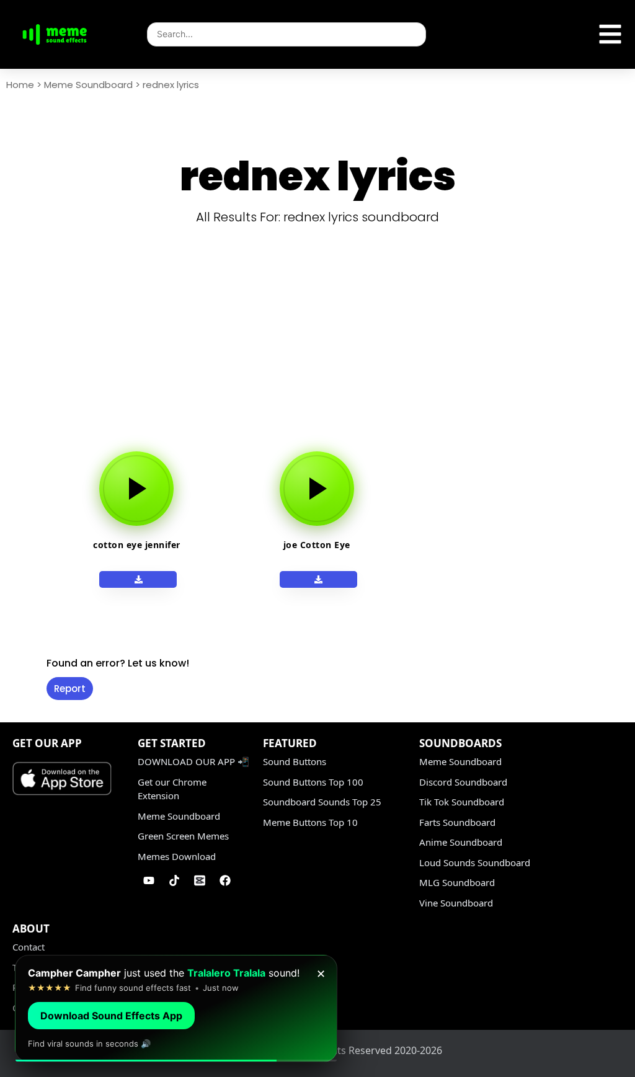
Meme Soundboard (88, 84)
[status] (176, 1008)
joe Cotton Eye (316, 545)
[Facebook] (225, 880)
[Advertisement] (322, 352)
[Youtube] (149, 880)
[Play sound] (136, 488)
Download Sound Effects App (111, 1015)
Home (20, 84)
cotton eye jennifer (136, 545)
